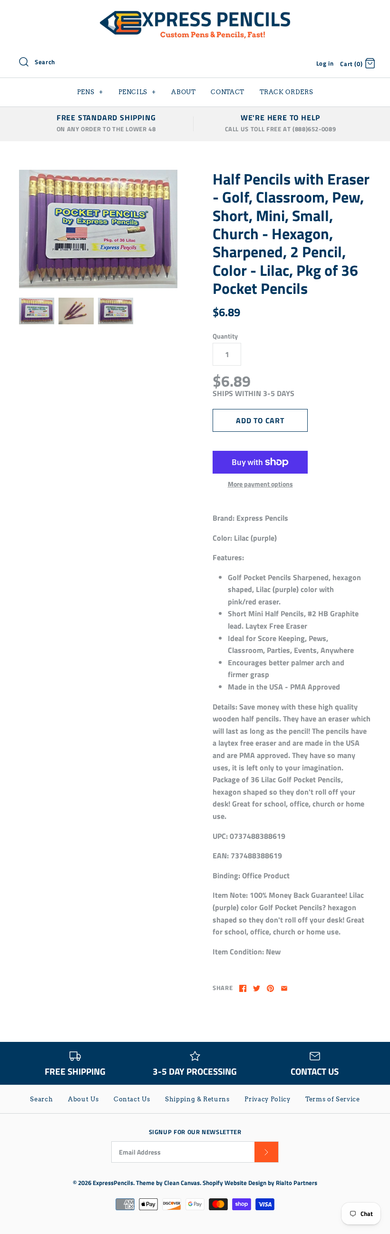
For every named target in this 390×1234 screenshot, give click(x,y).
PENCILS (137, 92)
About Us (83, 1099)
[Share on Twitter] (256, 988)
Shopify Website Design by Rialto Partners (260, 1182)
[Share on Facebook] (242, 988)
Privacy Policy (267, 1099)
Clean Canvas (182, 1182)
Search (41, 1099)
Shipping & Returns (197, 1099)
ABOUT (183, 92)
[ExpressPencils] (195, 15)
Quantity (225, 336)
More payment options (260, 484)
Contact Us (132, 1099)
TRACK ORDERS (286, 92)
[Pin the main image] (270, 988)
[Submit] (266, 1152)
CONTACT (227, 92)
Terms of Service (332, 1099)
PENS (90, 92)
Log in (325, 63)
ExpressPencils (113, 1182)
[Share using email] (284, 988)
